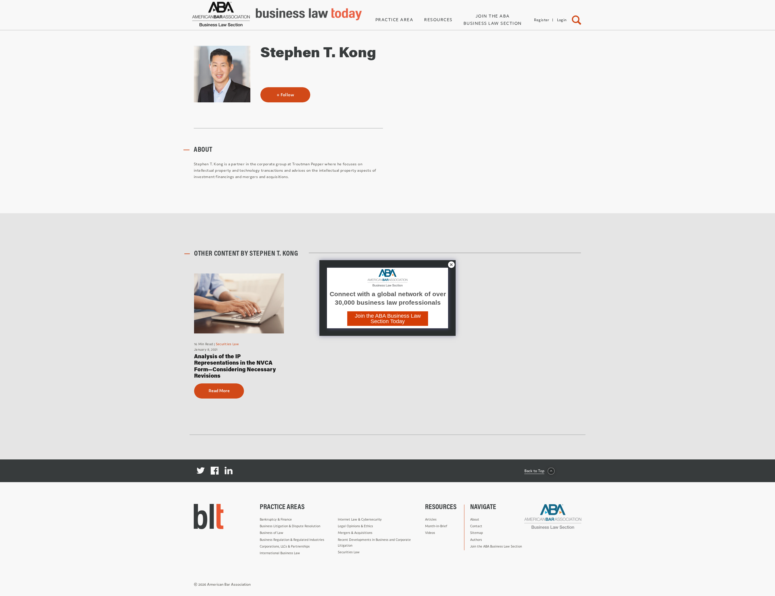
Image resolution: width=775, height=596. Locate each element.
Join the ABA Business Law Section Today (388, 318)
